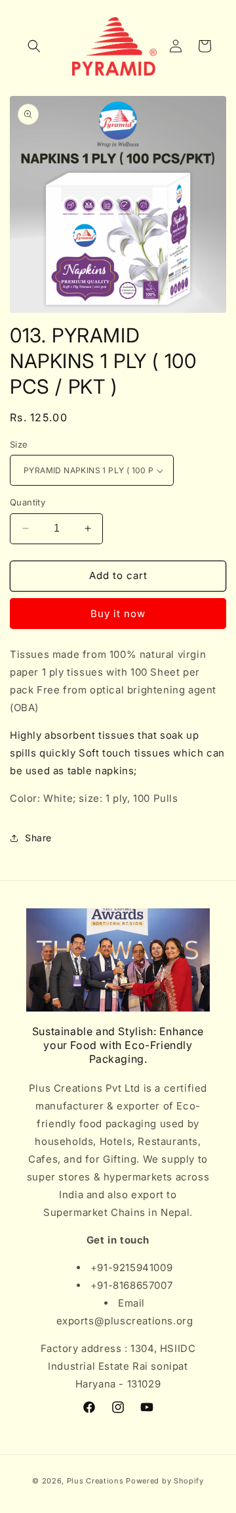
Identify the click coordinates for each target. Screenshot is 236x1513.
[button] (34, 46)
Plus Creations (95, 1480)
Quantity (27, 502)
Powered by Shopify (165, 1480)
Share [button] (38, 837)
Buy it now (118, 613)
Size (19, 444)
